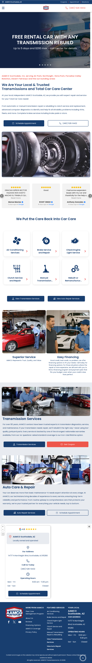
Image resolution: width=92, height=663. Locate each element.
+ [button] (2, 526)
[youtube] (19, 622)
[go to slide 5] (50, 64)
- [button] (2, 529)
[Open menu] (3, 8)
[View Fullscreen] (2, 533)
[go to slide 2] (42, 64)
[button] (2, 196)
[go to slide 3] (45, 64)
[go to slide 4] (47, 64)
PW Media (80, 655)
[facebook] (8, 622)
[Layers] (89, 526)
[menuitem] (64, 2)
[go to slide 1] (39, 64)
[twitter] (14, 622)
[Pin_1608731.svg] (10, 536)
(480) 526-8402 (28, 569)
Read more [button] (46, 198)
